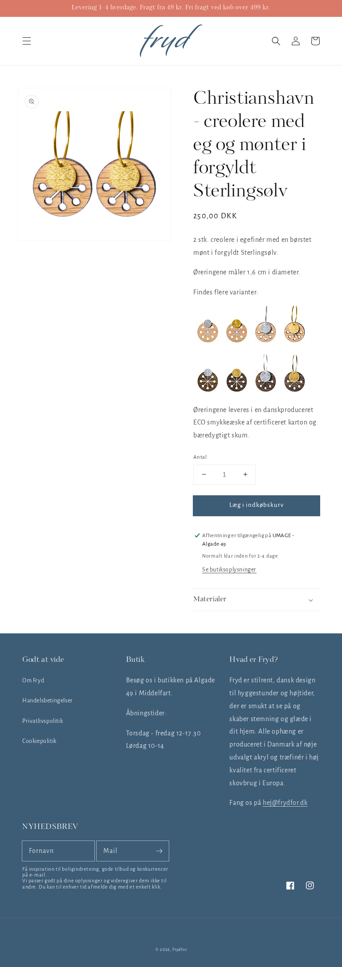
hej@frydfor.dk (285, 802)
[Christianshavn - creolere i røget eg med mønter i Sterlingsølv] (265, 389)
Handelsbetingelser (47, 701)
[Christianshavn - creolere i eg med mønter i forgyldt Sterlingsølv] (294, 340)
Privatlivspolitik (42, 721)
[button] (27, 41)
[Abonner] (159, 851)
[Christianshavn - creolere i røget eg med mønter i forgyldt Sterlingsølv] (294, 389)
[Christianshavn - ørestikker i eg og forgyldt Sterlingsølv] (236, 340)
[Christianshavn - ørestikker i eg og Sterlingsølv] (207, 340)
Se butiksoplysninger (229, 570)
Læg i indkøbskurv (256, 505)
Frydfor (179, 949)
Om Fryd (33, 680)
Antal (200, 457)
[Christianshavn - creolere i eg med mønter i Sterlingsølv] (265, 340)
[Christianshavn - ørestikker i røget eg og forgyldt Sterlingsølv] (236, 389)
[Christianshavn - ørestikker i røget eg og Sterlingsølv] (207, 389)
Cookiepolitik (39, 741)
